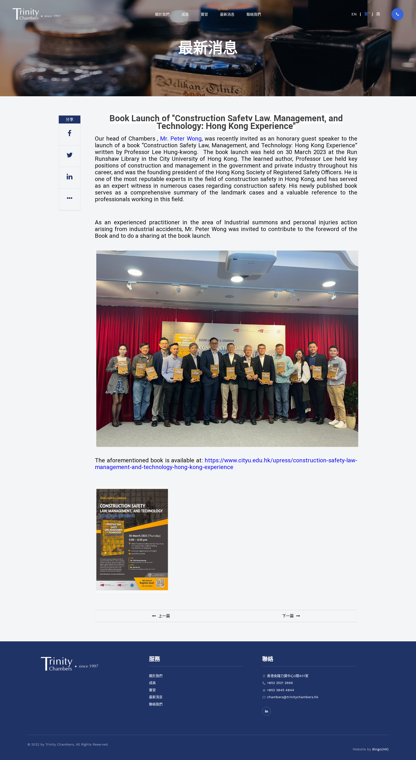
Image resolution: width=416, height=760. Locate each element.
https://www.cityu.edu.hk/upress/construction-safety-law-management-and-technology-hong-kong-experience (226, 463)
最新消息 (155, 697)
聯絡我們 (155, 704)
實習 (152, 690)
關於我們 (155, 676)
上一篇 (163, 616)
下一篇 (288, 616)
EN (354, 14)
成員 (152, 683)
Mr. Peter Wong (181, 138)
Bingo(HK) (380, 749)
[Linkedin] (266, 711)
